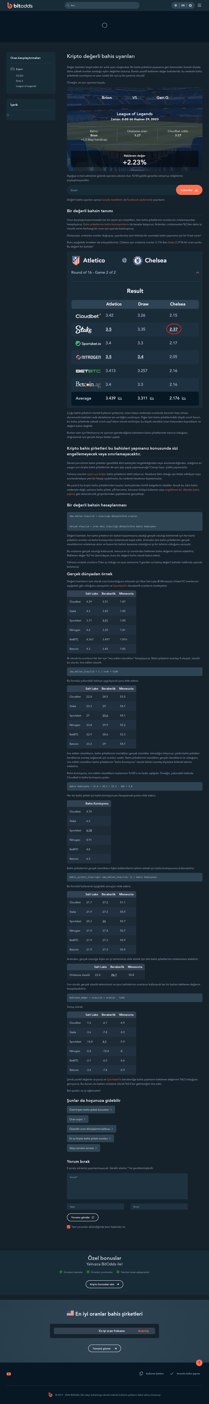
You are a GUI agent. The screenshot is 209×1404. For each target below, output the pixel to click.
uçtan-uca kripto (96, 474)
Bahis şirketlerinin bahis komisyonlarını (106, 224)
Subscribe (186, 190)
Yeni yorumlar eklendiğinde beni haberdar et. (98, 1226)
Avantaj (143, 1330)
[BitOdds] (20, 5)
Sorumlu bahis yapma (188, 1373)
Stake (171, 242)
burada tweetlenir (112, 199)
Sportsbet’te (114, 1079)
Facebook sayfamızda (140, 199)
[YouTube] (9, 1374)
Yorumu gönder (80, 1217)
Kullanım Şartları (155, 1373)
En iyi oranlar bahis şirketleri (108, 1314)
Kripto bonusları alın (102, 1284)
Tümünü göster (101, 1348)
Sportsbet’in (120, 585)
